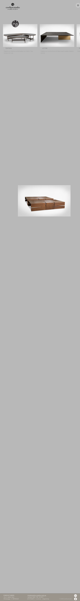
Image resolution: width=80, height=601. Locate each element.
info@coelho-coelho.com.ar (37, 595)
